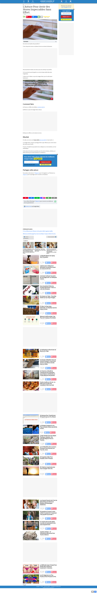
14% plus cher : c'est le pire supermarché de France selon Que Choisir (40, 250)
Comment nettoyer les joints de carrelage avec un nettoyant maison (48, 277)
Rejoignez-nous (44, 162)
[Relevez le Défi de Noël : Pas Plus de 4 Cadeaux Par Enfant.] (31, 320)
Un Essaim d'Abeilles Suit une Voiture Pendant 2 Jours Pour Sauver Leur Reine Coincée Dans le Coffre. (48, 362)
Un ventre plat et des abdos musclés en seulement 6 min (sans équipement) (48, 523)
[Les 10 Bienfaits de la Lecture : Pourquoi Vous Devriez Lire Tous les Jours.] (31, 450)
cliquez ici (25, 174)
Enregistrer (29, 17)
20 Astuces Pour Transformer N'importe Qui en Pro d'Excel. (48, 416)
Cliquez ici (37, 173)
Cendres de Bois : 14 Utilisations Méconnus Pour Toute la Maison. (47, 533)
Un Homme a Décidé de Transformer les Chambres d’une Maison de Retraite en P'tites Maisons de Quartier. (47, 373)
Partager (35, 17)
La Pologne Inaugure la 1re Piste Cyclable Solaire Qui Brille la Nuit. (48, 427)
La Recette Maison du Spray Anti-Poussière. (47, 256)
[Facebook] (31, 198)
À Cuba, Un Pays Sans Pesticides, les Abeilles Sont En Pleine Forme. (48, 307)
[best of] (28, 1)
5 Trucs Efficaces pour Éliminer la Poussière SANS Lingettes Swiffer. (38, 231)
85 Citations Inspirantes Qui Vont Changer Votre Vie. (47, 467)
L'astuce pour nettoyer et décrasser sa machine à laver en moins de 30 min (48, 267)
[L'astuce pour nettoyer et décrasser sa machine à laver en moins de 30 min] (31, 269)
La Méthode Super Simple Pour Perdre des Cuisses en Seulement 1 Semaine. (48, 566)
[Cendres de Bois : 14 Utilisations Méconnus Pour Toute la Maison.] (31, 535)
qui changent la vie (66, 7)
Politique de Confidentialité (56, 586)
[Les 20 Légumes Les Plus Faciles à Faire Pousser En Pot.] (31, 579)
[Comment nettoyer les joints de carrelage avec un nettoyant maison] (31, 279)
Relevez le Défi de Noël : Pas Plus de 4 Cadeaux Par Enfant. (48, 317)
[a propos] (70, 1)
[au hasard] (66, 1)
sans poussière (43, 140)
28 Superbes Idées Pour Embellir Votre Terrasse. (46, 457)
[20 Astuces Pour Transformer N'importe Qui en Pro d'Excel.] (31, 419)
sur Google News (32, 206)
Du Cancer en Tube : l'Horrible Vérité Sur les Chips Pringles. (48, 296)
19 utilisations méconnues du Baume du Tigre (48, 350)
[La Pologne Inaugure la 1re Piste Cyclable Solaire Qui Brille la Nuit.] (31, 429)
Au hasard (66, 2)
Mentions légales (47, 586)
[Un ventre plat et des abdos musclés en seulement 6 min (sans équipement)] (31, 525)
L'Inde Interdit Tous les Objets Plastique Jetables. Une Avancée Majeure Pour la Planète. (48, 438)
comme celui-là (40, 107)
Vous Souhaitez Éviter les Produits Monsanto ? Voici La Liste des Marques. (48, 287)
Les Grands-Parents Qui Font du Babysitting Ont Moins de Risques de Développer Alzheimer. (48, 502)
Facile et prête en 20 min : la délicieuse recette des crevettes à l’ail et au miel (47, 383)
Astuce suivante (51, 236)
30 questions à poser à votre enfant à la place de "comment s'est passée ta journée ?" (48, 513)
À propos (70, 2)
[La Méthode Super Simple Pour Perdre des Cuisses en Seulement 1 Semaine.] (31, 568)
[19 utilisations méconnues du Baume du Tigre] (31, 353)
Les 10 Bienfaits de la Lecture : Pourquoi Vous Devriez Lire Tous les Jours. (48, 448)
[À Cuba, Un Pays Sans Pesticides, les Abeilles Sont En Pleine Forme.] (31, 310)
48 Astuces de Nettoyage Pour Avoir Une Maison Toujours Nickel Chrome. (39, 233)
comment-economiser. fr (47, 1)
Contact (41, 586)
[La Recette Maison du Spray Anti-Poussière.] (31, 259)
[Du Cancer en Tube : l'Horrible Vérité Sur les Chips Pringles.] (31, 300)
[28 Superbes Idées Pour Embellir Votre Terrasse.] (31, 460)
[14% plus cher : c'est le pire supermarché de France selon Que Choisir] (40, 245)
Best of (28, 2)
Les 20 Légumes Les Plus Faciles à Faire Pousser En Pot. (48, 575)
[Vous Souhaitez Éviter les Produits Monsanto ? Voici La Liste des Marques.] (31, 289)
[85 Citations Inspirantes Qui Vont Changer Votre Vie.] (31, 470)
